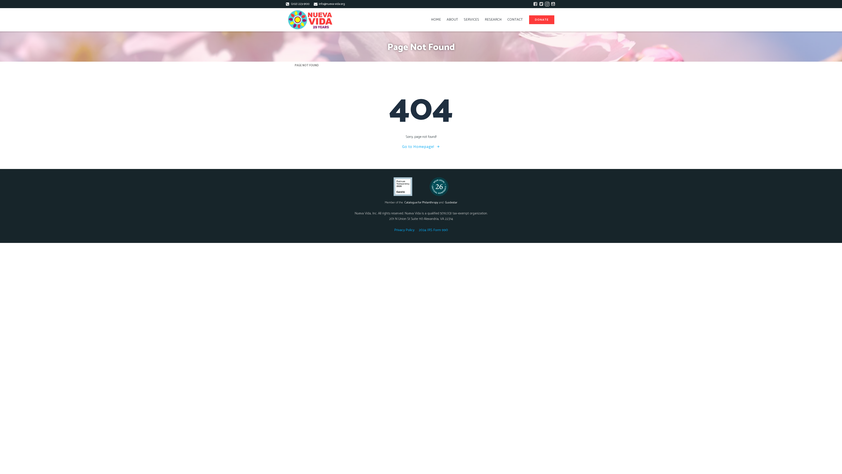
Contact (515, 19)
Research (493, 19)
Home (436, 19)
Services (471, 19)
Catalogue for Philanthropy (421, 202)
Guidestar (451, 202)
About (452, 19)
